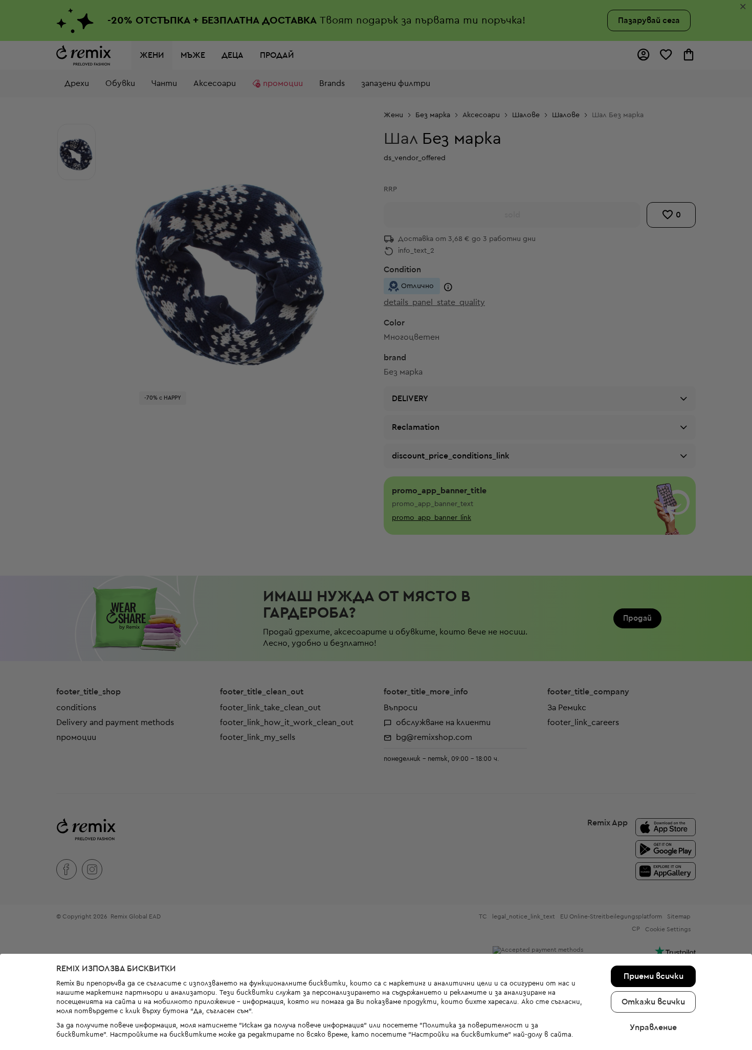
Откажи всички (653, 1002)
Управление (653, 1027)
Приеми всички (653, 976)
